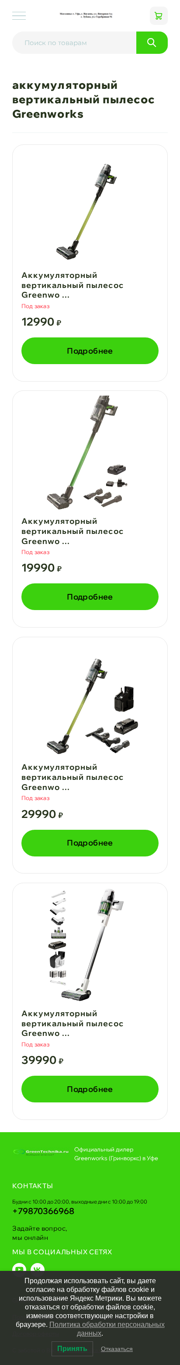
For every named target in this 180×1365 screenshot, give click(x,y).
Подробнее (90, 351)
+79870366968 (43, 1211)
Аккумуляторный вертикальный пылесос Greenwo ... (72, 285)
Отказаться (117, 1348)
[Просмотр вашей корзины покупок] (159, 16)
